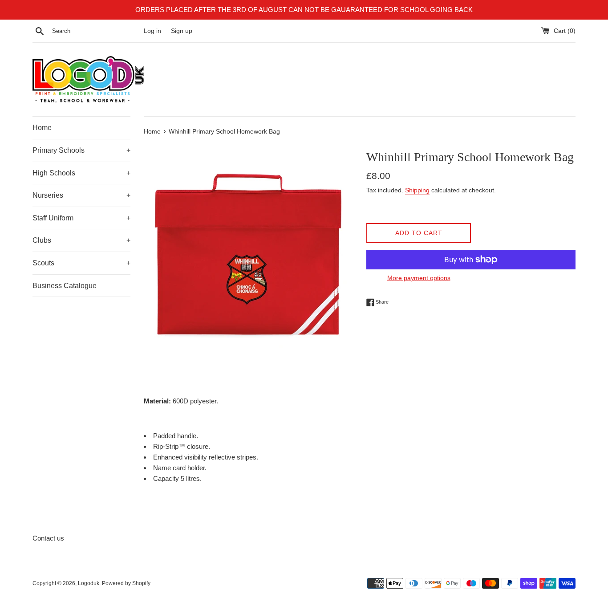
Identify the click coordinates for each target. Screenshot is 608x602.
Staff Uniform (81, 218)
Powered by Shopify (126, 583)
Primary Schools (81, 150)
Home (42, 127)
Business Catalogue (64, 285)
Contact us (48, 538)
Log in (152, 31)
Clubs (81, 240)
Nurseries (81, 195)
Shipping (417, 190)
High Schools (81, 173)
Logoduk (88, 583)
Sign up (181, 31)
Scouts (81, 263)
